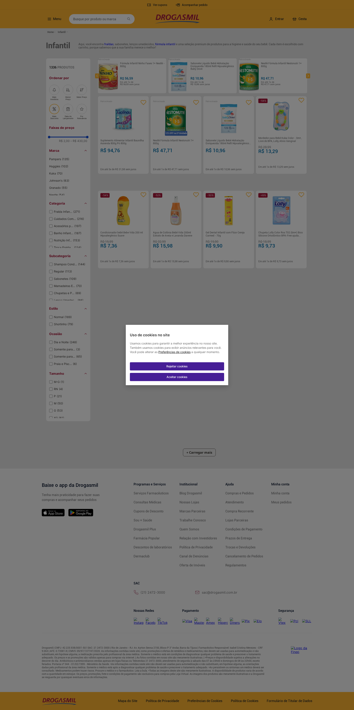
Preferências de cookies (174, 352)
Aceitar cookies (177, 377)
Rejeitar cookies (177, 366)
